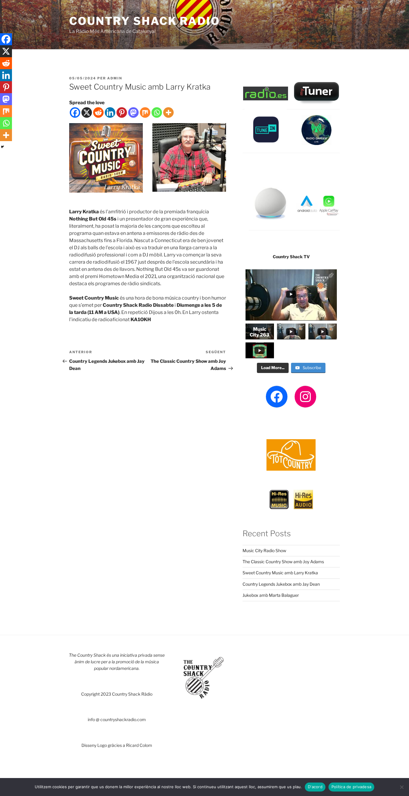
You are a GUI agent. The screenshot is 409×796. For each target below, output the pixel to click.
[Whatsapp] (157, 112)
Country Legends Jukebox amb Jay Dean (281, 584)
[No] (402, 787)
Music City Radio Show (264, 550)
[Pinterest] (121, 112)
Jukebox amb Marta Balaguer (271, 595)
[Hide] (2, 146)
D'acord (315, 786)
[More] (168, 112)
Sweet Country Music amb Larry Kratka (280, 572)
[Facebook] (75, 112)
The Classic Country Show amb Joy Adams (283, 561)
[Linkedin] (110, 112)
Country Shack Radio (144, 21)
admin (114, 78)
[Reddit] (98, 112)
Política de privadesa (351, 786)
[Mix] (145, 112)
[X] (86, 112)
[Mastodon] (133, 112)
